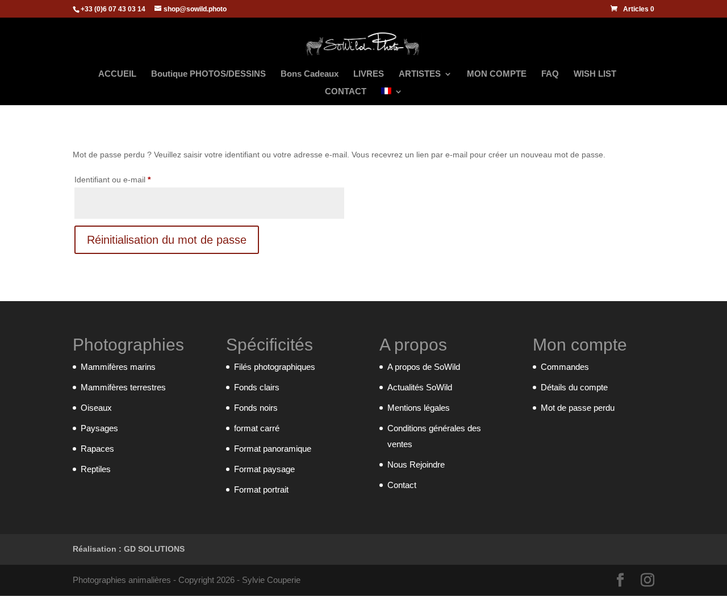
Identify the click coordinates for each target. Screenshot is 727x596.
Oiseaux (96, 407)
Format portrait (261, 489)
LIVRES (368, 74)
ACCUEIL (117, 74)
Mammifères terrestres (123, 387)
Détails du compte (574, 387)
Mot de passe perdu (578, 407)
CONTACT (345, 91)
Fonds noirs (256, 407)
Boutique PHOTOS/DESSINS (208, 74)
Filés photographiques (274, 367)
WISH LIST (595, 74)
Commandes (565, 367)
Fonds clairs (256, 387)
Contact (401, 485)
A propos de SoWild (423, 367)
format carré (256, 428)
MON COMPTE (497, 74)
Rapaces (97, 448)
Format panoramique (272, 448)
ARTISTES (420, 74)
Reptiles (96, 469)
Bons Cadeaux (310, 74)
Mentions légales (418, 407)
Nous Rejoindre (416, 464)
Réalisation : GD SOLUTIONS (129, 548)
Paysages (99, 428)
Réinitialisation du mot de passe (166, 240)
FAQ (550, 74)
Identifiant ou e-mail (131, 179)
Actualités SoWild (419, 387)
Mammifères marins (118, 367)
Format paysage (264, 469)
